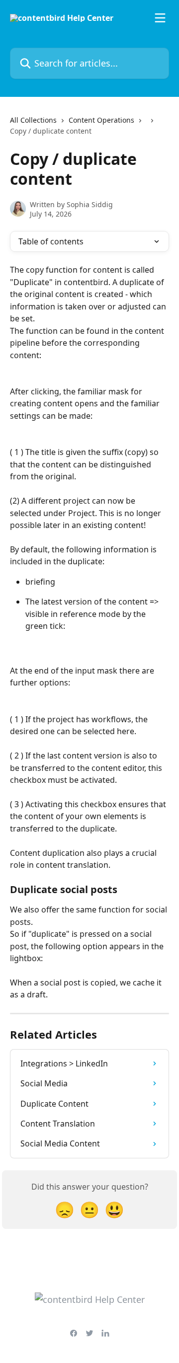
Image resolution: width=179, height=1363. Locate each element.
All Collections (33, 120)
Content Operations (101, 120)
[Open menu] (160, 18)
